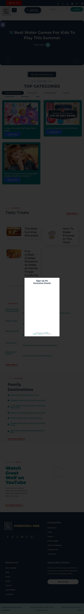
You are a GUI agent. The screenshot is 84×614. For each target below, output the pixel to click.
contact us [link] (40, 333)
